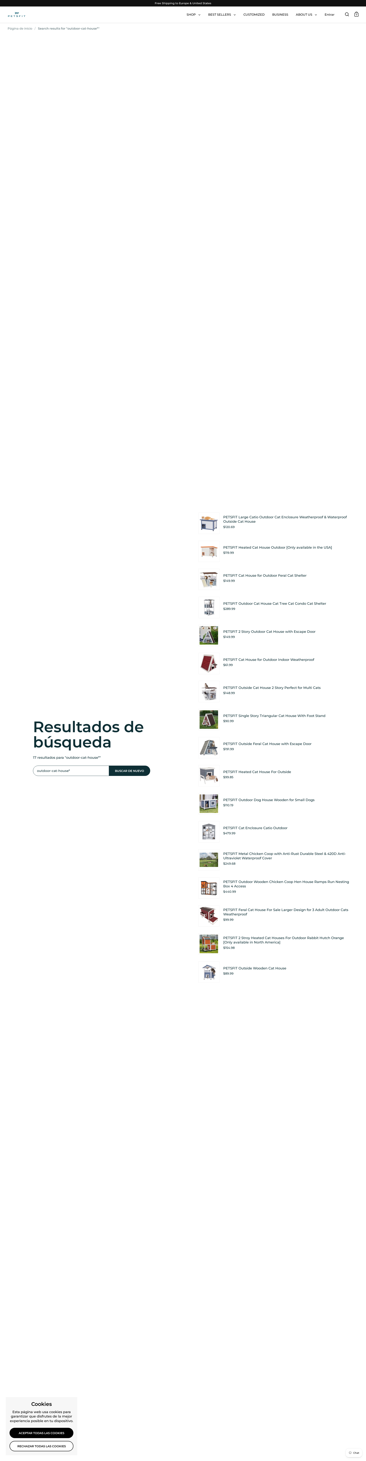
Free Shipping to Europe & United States (183, 3)
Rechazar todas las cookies (41, 1446)
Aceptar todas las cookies (41, 1433)
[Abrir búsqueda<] (347, 14)
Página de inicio (20, 28)
